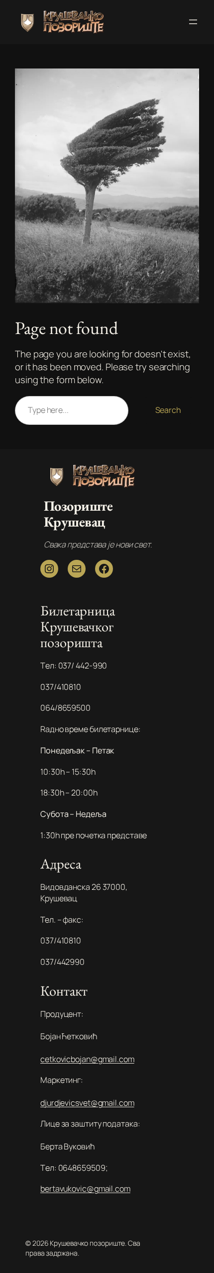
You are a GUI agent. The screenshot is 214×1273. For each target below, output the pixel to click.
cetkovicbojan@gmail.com (87, 1059)
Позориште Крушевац (78, 513)
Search (168, 409)
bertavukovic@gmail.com (85, 1188)
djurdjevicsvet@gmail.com (87, 1102)
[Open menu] (193, 22)
